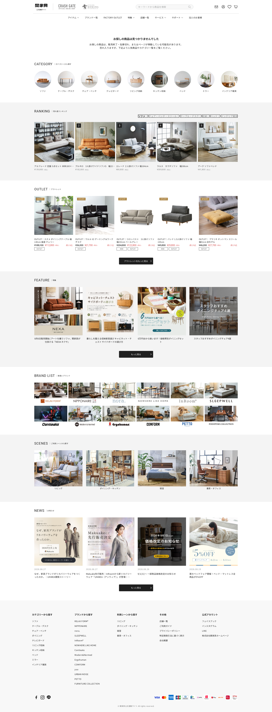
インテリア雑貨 (229, 116)
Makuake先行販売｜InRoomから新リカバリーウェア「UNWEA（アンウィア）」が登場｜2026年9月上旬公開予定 (109, 577)
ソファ (141, 116)
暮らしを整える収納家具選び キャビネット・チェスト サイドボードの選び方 (109, 340)
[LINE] (49, 697)
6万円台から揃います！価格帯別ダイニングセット (161, 340)
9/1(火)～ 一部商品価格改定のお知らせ (157, 573)
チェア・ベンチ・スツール (163, 116)
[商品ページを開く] (54, 142)
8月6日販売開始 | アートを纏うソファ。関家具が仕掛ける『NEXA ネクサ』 (57, 340)
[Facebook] (36, 697)
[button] (164, 7)
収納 (204, 116)
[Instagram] (42, 697)
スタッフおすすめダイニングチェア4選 (212, 338)
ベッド (214, 116)
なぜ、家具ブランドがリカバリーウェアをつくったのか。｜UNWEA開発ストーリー (57, 575)
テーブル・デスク (189, 116)
